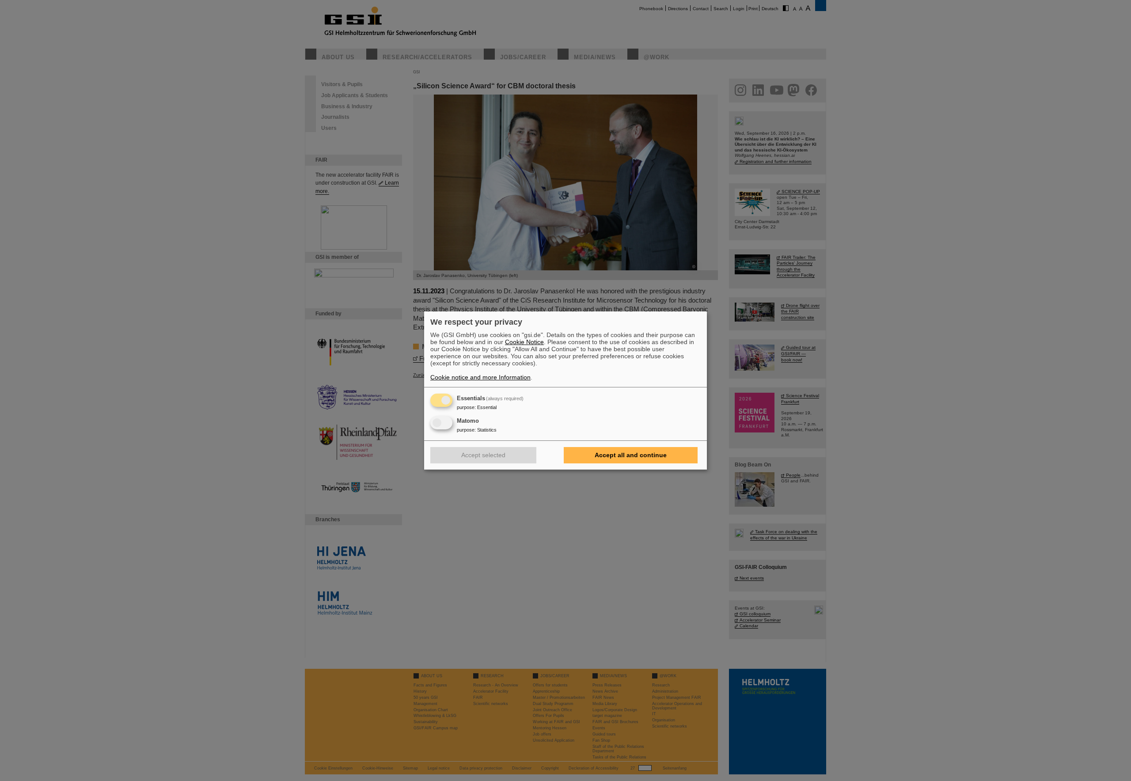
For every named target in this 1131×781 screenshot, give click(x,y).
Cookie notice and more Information (480, 377)
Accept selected (483, 455)
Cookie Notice (524, 341)
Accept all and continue (631, 455)
